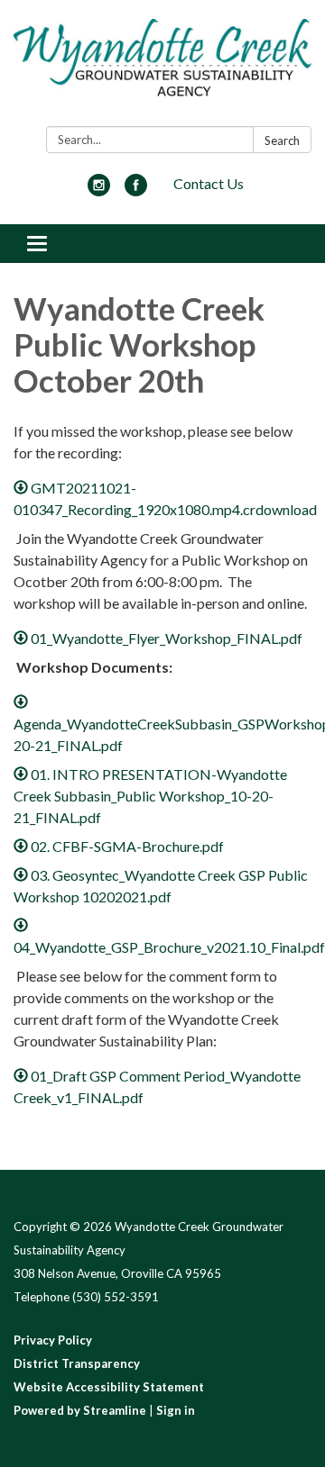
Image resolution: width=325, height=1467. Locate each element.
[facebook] (136, 190)
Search (282, 140)
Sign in (175, 1410)
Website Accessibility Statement (109, 1387)
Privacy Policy (53, 1340)
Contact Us (208, 183)
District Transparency (77, 1363)
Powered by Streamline (80, 1410)
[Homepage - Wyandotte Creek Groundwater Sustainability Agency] (162, 66)
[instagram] (99, 190)
